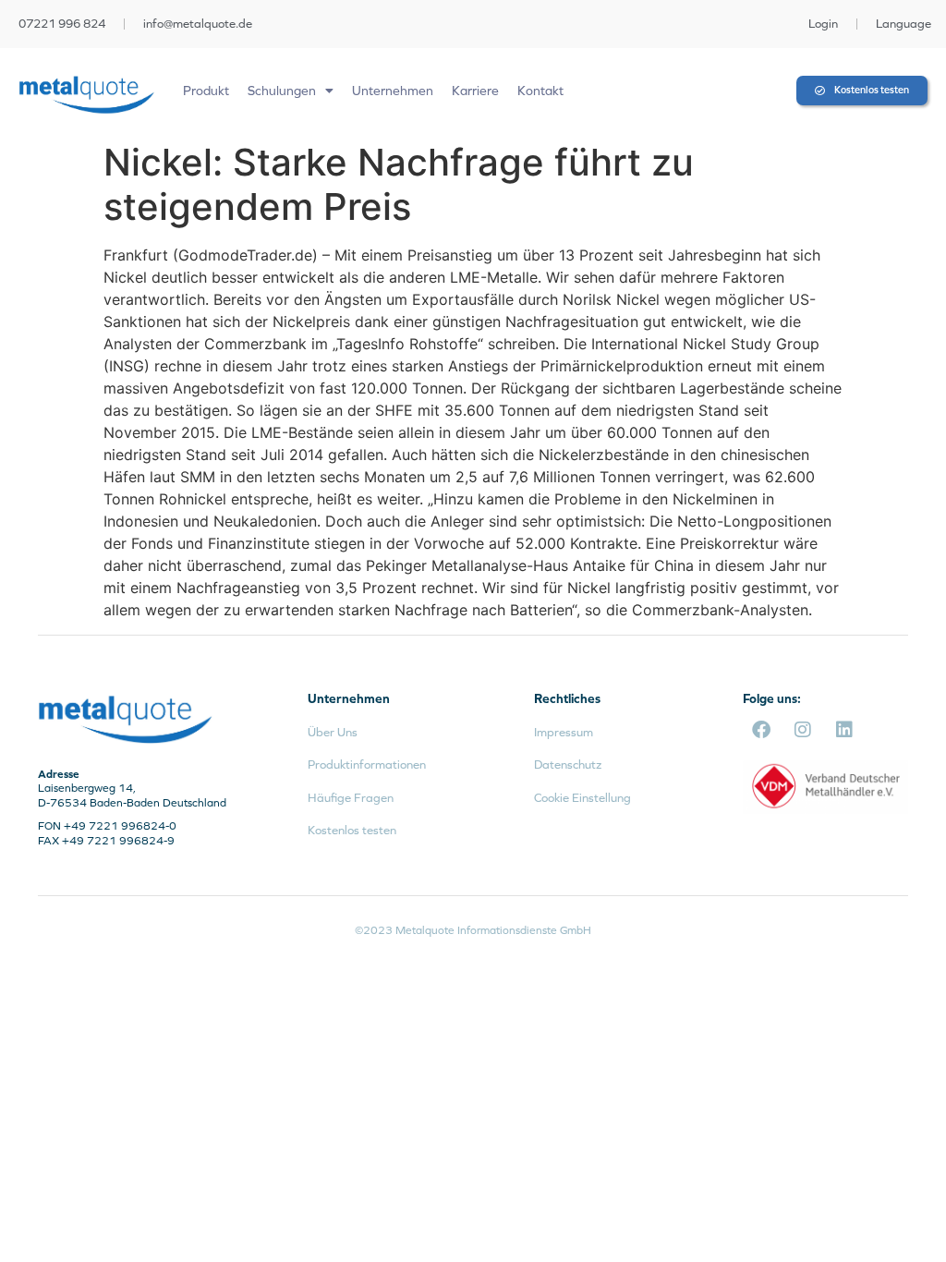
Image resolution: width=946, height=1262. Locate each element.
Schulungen (282, 90)
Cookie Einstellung (582, 798)
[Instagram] (802, 729)
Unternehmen (392, 90)
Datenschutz (567, 764)
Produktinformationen (367, 764)
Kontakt (540, 90)
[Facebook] (761, 729)
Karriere (475, 90)
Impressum (563, 732)
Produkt (206, 90)
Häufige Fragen (351, 798)
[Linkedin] (844, 729)
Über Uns (333, 732)
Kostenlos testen (352, 830)
